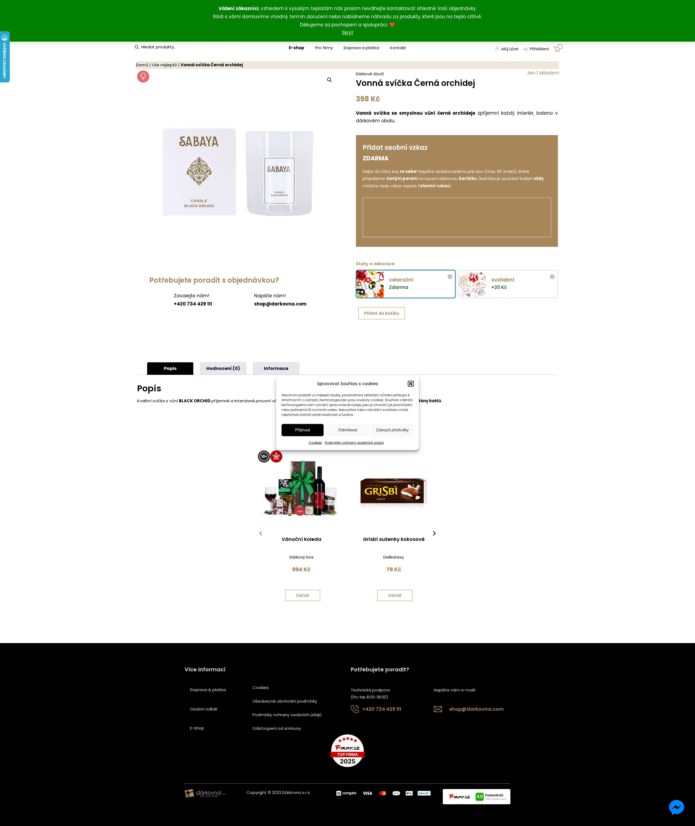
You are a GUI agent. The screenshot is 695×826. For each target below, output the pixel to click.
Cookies (315, 442)
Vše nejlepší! (164, 65)
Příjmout (302, 430)
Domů (142, 65)
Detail (302, 595)
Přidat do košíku (381, 313)
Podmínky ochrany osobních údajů (354, 442)
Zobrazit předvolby (392, 430)
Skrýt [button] (347, 32)
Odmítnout (347, 430)
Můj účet (510, 49)
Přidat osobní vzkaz (395, 147)
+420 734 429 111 (381, 709)
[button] (410, 383)
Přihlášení (539, 49)
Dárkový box (301, 557)
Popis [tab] (170, 368)
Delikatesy (393, 557)
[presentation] (260, 535)
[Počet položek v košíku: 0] (558, 48)
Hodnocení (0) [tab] (223, 368)
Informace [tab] (276, 368)
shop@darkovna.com (476, 709)
